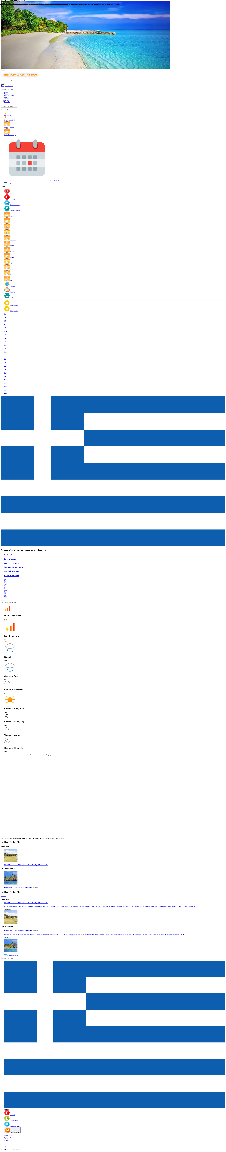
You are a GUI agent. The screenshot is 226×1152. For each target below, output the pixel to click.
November (7, 102)
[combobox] (9, 81)
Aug (5, 590)
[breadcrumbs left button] (1, 105)
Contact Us (7, 1140)
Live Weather (10, 559)
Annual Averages (12, 571)
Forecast (8, 555)
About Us (7, 1139)
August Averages (11, 563)
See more (3, 896)
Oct (5, 593)
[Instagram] (114, 1147)
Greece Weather (11, 575)
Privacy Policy (8, 1137)
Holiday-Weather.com (7, 86)
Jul (5, 589)
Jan (5, 579)
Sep (5, 592)
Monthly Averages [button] (15, 210)
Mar (5, 582)
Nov (5, 595)
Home (6, 92)
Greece (6, 97)
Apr (5, 584)
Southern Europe (9, 95)
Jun (5, 587)
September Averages (13, 567)
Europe (6, 94)
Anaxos (6, 98)
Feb (5, 581)
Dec (5, 596)
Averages (6, 100)
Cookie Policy (8, 1135)
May (5, 585)
